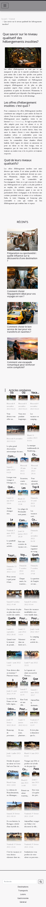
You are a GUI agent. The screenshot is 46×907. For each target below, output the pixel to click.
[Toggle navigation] (4, 5)
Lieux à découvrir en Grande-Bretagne (14, 838)
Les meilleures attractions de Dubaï (32, 807)
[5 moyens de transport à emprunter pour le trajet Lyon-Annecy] (24, 460)
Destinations (23, 887)
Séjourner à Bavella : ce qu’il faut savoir (15, 747)
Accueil (4, 19)
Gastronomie (23, 898)
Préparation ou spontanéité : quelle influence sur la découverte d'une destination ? (22, 257)
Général (12, 19)
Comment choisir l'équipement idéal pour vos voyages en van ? (21, 294)
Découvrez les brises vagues (14, 714)
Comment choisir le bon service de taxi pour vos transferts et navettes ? (19, 329)
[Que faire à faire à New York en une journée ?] (24, 684)
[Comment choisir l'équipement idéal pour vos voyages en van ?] (22, 278)
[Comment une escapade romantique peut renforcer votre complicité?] (22, 349)
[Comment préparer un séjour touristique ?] (25, 774)
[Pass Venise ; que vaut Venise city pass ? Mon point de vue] (35, 774)
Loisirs (23, 894)
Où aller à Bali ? (12, 396)
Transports (23, 890)
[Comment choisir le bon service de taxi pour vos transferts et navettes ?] (22, 313)
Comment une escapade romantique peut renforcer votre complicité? (21, 365)
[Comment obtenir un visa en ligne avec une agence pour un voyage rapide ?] (35, 460)
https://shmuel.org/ (17, 121)
